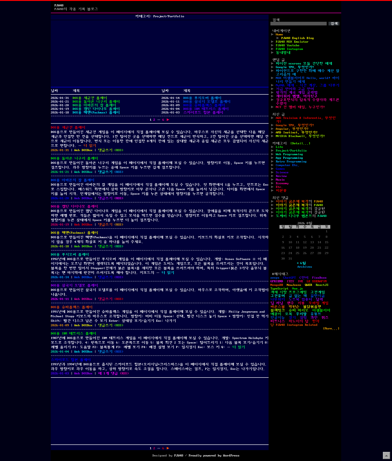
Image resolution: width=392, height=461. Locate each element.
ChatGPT (289, 278)
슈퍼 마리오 (299, 310)
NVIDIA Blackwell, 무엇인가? (300, 136)
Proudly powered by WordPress (214, 455)
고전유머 (277, 296)
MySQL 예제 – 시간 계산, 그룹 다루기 (307, 85)
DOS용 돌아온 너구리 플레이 (96, 101)
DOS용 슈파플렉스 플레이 (204, 105)
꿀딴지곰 (317, 296)
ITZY (290, 281)
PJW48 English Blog (297, 38)
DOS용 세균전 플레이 (90, 98)
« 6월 (301, 263)
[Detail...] (300, 143)
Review (281, 176)
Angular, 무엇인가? (292, 129)
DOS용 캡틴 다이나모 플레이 (96, 109)
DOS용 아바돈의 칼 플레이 (94, 105)
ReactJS (322, 285)
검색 (275, 20)
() (118, 150)
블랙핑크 (277, 310)
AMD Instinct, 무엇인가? (297, 132)
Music (280, 179)
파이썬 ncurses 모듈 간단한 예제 (304, 63)
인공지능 (277, 317)
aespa (274, 278)
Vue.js (297, 288)
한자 (315, 321)
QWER (308, 285)
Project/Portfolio (291, 150)
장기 (292, 317)
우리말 (301, 314)
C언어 (304, 278)
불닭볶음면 (312, 307)
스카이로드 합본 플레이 (203, 112)
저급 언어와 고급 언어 (295, 89)
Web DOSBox (83, 150)
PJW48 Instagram (289, 49)
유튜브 (315, 314)
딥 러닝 (276, 303)
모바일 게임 (318, 303)
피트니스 (277, 321)
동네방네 (283, 52)
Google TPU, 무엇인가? (295, 67)
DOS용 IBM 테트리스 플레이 (206, 109)
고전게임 (317, 292)
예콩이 (275, 314)
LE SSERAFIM (317, 281)
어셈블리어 (321, 310)
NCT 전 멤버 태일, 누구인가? (300, 107)
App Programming (289, 158)
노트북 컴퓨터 (300, 299)
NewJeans (294, 285)
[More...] (331, 328)
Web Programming (289, 154)
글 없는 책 (298, 296)
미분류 (281, 190)
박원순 (294, 307)
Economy (282, 183)
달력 (319, 299)
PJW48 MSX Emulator (292, 42)
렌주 (290, 303)
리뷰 (301, 303)
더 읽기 (89, 145)
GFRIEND (276, 281)
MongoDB (276, 285)
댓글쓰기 (105, 150)
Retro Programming (291, 161)
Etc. (279, 187)
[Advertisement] (160, 53)
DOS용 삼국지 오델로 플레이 (206, 101)
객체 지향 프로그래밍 (288, 292)
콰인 (314, 317)
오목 (288, 314)
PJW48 (59, 5)
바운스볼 (277, 307)
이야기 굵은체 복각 (292, 201)
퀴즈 (324, 317)
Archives (305, 267)
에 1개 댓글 (108, 373)
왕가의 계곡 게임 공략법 (297, 92)
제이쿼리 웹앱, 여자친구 (297, 96)
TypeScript (279, 288)
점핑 (303, 317)
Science (282, 172)
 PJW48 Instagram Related (294, 325)
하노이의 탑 (299, 321)
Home (279, 34)
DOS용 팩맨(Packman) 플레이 (96, 112)
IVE (300, 281)
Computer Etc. (287, 165)
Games (280, 169)
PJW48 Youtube (287, 45)
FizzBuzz (319, 278)
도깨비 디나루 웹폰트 (294, 216)
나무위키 (277, 299)
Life (279, 147)
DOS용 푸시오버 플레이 (202, 98)
